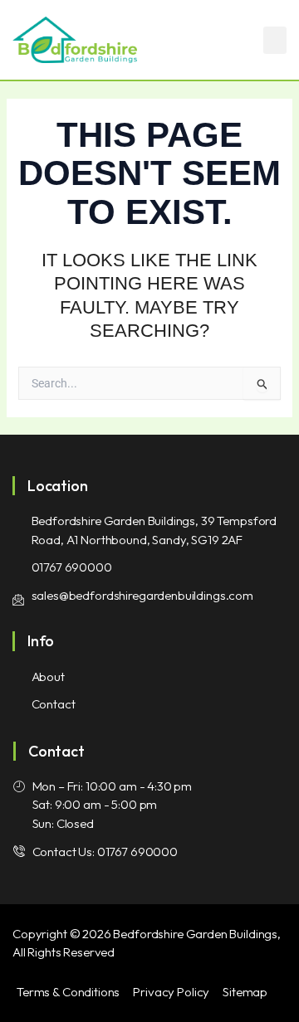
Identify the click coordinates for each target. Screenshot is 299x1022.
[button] (275, 40)
